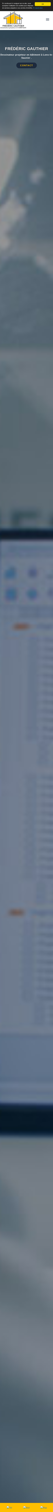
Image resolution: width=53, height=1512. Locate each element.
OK (43, 4)
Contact (26, 65)
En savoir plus (38, 8)
